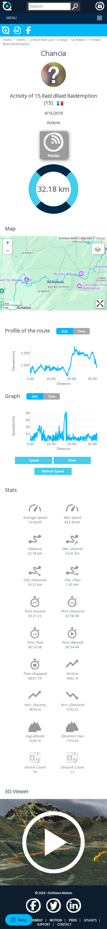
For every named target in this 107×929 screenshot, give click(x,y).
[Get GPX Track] (17, 30)
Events (21, 40)
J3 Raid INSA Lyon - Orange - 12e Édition (58, 40)
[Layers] (98, 248)
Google (100, 238)
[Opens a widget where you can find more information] (18, 920)
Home (7, 40)
